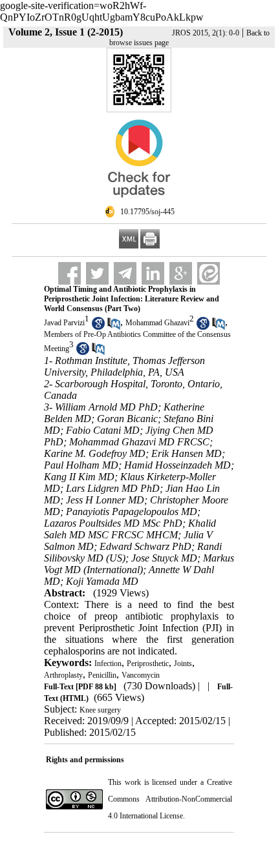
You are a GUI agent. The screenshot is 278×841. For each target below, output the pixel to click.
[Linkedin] (153, 273)
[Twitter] (97, 273)
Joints (183, 663)
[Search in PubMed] (113, 327)
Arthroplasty (63, 675)
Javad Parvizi (64, 322)
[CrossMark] (139, 202)
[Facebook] (69, 273)
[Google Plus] (180, 273)
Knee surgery (100, 709)
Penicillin (102, 675)
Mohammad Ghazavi (157, 322)
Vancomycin (141, 675)
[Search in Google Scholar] (98, 327)
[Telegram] (125, 273)
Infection (108, 663)
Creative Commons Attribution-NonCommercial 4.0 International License (170, 799)
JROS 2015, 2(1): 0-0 (205, 32)
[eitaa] (208, 273)
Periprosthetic (148, 663)
